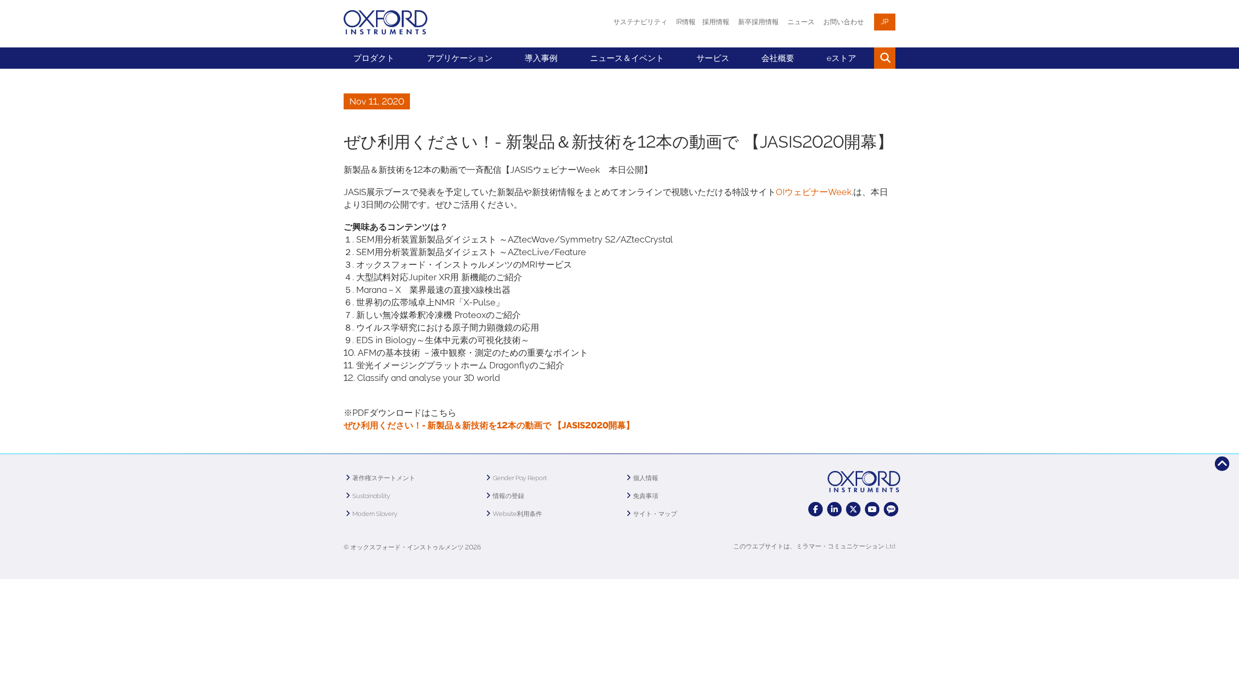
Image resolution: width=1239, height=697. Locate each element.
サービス (712, 58)
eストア (841, 58)
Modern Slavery (374, 513)
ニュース (801, 22)
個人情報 (645, 478)
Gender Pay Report (520, 478)
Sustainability (371, 496)
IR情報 (685, 22)
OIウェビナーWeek (814, 192)
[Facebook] (815, 509)
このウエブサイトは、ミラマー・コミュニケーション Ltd (814, 546)
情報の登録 (508, 496)
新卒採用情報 (758, 22)
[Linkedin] (834, 509)
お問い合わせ (843, 22)
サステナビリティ (640, 22)
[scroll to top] (1222, 463)
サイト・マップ (655, 513)
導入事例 (541, 58)
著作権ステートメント (383, 478)
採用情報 (715, 22)
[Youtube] (872, 509)
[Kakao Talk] (891, 509)
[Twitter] (853, 509)
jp (885, 22)
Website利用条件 (517, 513)
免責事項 (645, 496)
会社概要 (777, 58)
